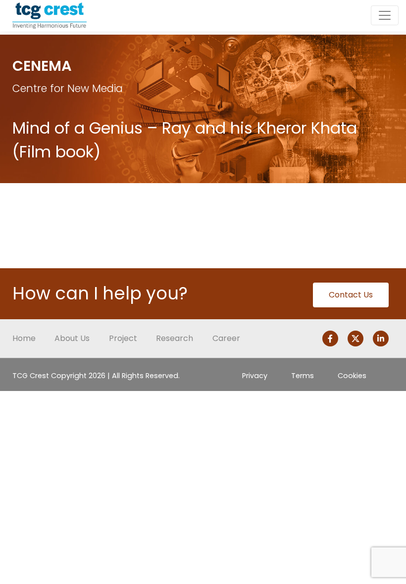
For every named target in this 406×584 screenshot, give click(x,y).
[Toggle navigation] (385, 15)
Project (123, 338)
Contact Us (351, 294)
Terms (302, 376)
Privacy (254, 376)
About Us (72, 338)
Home (24, 338)
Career (226, 338)
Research (174, 338)
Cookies (352, 376)
